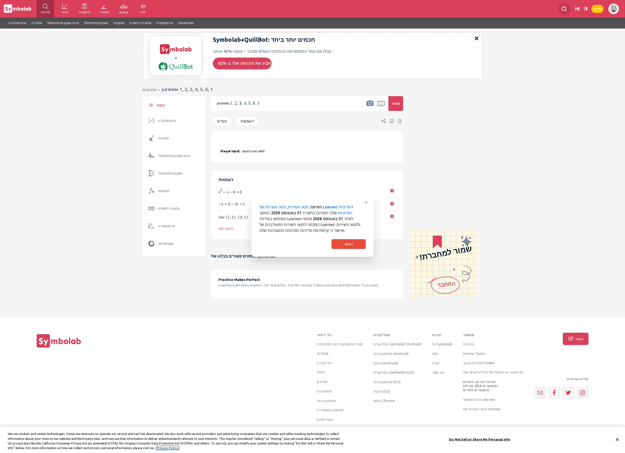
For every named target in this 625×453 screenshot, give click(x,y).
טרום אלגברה (167, 121)
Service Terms (474, 354)
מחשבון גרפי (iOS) (387, 382)
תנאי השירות (298, 207)
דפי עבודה (324, 363)
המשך (348, 244)
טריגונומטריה (166, 226)
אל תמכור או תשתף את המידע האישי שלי (493, 372)
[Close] (617, 439)
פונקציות (163, 191)
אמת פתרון (325, 420)
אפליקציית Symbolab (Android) (397, 344)
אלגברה (163, 138)
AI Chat (323, 354)
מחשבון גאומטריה (330, 410)
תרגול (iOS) (381, 391)
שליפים (322, 382)
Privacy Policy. (167, 448)
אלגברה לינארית (169, 208)
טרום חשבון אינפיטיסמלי (174, 156)
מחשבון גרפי (326, 400)
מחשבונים (324, 391)
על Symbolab (442, 344)
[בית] (59, 348)
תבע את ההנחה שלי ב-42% (244, 63)
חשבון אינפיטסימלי (170, 173)
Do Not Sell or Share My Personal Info (479, 439)
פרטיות (468, 344)
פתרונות (149, 90)
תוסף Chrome (384, 401)
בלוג (435, 354)
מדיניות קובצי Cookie (478, 363)
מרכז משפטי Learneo (479, 400)
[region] (312, 440)
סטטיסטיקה (166, 244)
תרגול (321, 372)
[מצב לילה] (585, 9)
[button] (370, 106)
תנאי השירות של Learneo (481, 409)
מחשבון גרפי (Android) (390, 354)
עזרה (435, 363)
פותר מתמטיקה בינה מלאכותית (340, 344)
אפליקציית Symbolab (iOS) (393, 372)
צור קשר (438, 372)
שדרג (597, 8)
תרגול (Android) (385, 363)
